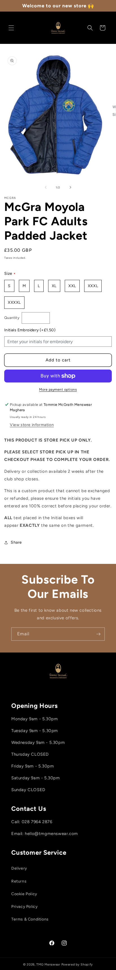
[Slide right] (70, 187)
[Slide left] (45, 187)
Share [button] (16, 542)
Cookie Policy (24, 894)
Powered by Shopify (77, 964)
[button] (11, 28)
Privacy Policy (24, 906)
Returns (18, 881)
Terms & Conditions (30, 919)
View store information (32, 424)
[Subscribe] (98, 634)
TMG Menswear (48, 964)
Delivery (19, 868)
